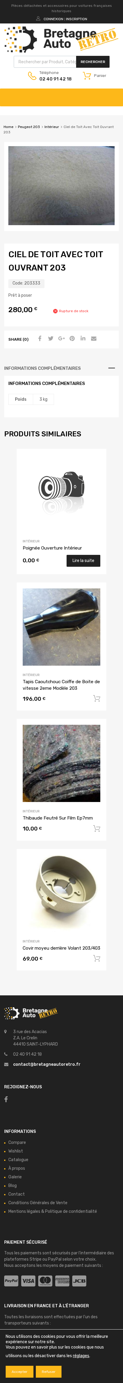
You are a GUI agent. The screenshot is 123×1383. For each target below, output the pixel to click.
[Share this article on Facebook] (39, 339)
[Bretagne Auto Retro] (61, 51)
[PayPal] (11, 1281)
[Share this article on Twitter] (50, 339)
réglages (81, 1355)
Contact (16, 1194)
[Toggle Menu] (115, 94)
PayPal (54, 1259)
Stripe (35, 1259)
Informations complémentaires (42, 368)
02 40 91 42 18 (54, 79)
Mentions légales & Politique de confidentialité (52, 1211)
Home (8, 127)
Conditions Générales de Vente (37, 1202)
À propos (16, 1168)
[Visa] (28, 1281)
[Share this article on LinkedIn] (82, 339)
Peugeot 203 (29, 127)
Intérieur (51, 127)
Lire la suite (83, 560)
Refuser (49, 1372)
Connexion (53, 19)
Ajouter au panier (96, 698)
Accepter (19, 1372)
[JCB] (79, 1281)
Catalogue (18, 1159)
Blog (12, 1185)
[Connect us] (6, 1099)
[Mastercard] (45, 1281)
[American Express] (62, 1281)
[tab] (61, 368)
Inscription (76, 19)
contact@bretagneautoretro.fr (47, 1064)
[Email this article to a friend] (93, 339)
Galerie (15, 1177)
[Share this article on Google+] (60, 339)
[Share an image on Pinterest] (71, 339)
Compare (17, 1142)
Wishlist (15, 1151)
